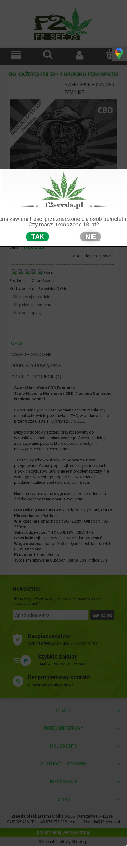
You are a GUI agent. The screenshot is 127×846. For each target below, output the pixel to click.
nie (90, 237)
